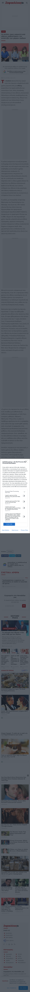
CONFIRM (9, 524)
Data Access (15, 530)
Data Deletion (5, 530)
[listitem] (15, 492)
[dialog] (15, 496)
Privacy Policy (24, 530)
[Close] (26, 462)
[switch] (23, 496)
